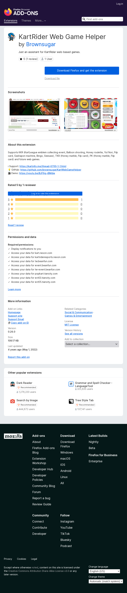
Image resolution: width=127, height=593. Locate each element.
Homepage (14, 312)
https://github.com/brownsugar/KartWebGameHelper (50, 169)
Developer (39, 533)
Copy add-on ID (20, 322)
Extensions (10, 20)
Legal (34, 558)
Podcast (66, 546)
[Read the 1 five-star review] (46, 199)
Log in (119, 3)
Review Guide (41, 504)
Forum (36, 492)
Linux (64, 477)
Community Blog (43, 486)
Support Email (16, 319)
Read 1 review (16, 225)
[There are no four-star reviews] (46, 204)
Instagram (67, 521)
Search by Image (27, 400)
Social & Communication (79, 312)
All (62, 483)
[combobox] (102, 19)
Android (65, 471)
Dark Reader (24, 383)
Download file (52, 78)
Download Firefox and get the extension (82, 70)
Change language (98, 566)
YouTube (66, 527)
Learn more (14, 289)
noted (35, 567)
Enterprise (95, 461)
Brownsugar (41, 44)
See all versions (74, 333)
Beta (92, 448)
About (36, 442)
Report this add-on (19, 357)
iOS (62, 464)
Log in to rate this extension (45, 193)
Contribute (39, 527)
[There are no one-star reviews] (46, 218)
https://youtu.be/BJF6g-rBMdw (37, 173)
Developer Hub (42, 469)
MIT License (72, 324)
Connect (38, 521)
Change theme (97, 576)
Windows (66, 452)
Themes (26, 20)
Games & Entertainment (78, 315)
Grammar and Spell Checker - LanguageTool (93, 384)
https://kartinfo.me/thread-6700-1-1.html (43, 166)
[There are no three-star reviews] (46, 208)
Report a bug (41, 498)
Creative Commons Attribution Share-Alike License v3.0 (38, 571)
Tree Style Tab (84, 400)
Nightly (94, 442)
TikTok (65, 533)
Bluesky (65, 540)
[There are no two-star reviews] (46, 213)
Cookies (21, 558)
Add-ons (38, 435)
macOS (65, 458)
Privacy (8, 558)
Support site (15, 315)
